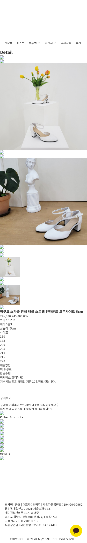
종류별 (33, 43)
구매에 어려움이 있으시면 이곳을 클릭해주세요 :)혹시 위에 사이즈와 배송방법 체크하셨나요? (29, 407)
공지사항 (66, 43)
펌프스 (32, 56)
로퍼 (32, 80)
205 (2, 349)
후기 (78, 43)
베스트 (20, 43)
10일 (3, 385)
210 (2, 353)
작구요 (43, 25)
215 (2, 357)
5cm (48, 62)
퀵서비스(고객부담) (11, 377)
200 (2, 345)
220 (2, 361)
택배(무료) (6, 369)
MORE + (5, 454)
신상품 (8, 43)
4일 (2, 394)
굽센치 (49, 43)
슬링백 (32, 85)
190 (2, 336)
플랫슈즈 (32, 68)
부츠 (32, 91)
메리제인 (32, 62)
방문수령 (5, 373)
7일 (2, 390)
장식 (32, 97)
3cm (48, 56)
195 (2, 340)
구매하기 (6, 398)
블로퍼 (32, 74)
